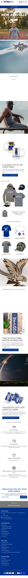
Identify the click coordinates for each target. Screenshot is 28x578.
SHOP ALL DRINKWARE (10, 175)
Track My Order (5, 542)
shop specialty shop (10, 349)
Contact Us (14, 503)
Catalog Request (5, 531)
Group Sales (4, 549)
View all (14, 79)
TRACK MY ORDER (14, 6)
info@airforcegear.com (7, 517)
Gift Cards (4, 529)
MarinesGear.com (5, 563)
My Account (4, 545)
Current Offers (5, 534)
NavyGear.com (5, 561)
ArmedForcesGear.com (6, 560)
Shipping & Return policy (7, 526)
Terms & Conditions (6, 550)
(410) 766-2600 (5, 515)
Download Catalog (5, 533)
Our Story (4, 558)
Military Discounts (5, 547)
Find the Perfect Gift (10, 417)
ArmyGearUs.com (5, 564)
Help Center (4, 525)
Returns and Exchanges (14, 505)
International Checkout (6, 528)
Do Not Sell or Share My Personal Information (11, 552)
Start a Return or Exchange (7, 544)
